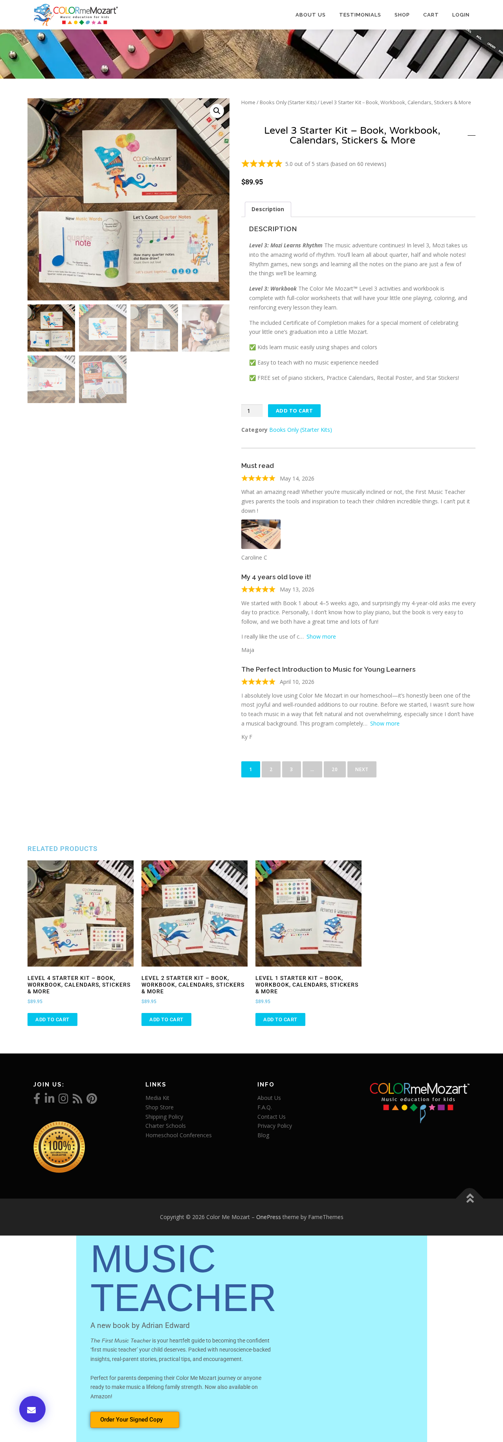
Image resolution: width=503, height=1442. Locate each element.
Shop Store (159, 1107)
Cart (431, 15)
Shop (402, 15)
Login (461, 15)
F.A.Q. (264, 1107)
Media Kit (157, 1097)
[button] (217, 111)
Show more (321, 636)
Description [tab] (268, 209)
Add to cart (294, 410)
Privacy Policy (274, 1125)
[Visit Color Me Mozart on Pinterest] (91, 1100)
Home (248, 102)
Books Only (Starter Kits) (288, 102)
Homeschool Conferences (178, 1135)
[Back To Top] (470, 1199)
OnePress (268, 1217)
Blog (263, 1135)
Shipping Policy (164, 1116)
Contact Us (271, 1116)
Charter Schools (165, 1125)
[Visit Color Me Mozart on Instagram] (63, 1100)
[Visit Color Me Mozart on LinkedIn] (50, 1100)
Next (362, 769)
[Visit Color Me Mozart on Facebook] (36, 1100)
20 (338, 767)
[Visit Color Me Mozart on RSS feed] (78, 1100)
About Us (311, 15)
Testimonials (360, 15)
